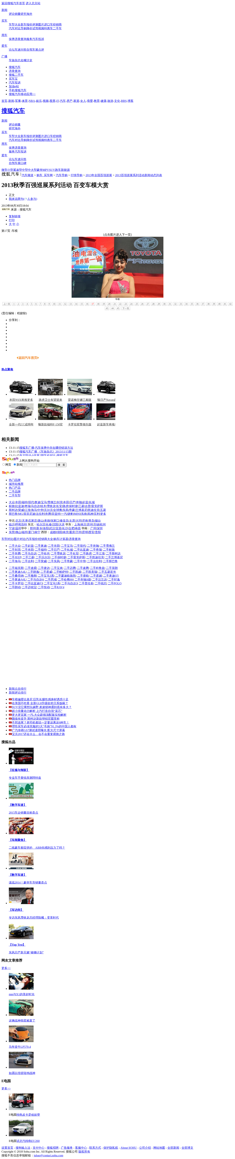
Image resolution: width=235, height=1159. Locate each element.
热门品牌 (15, 480)
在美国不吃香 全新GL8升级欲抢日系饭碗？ (40, 703)
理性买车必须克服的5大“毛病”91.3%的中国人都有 (44, 726)
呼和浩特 (21, 524)
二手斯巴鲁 (110, 561)
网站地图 (159, 1147)
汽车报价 (32, 538)
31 (170, 304)
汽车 (63, 100)
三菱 (81, 506)
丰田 (18, 502)
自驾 (29, 49)
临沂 (12, 524)
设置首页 (7, 1147)
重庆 (72, 532)
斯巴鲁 (13, 513)
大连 (62, 524)
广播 (4, 56)
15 (82, 304)
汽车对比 (15, 28)
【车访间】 (16, 909)
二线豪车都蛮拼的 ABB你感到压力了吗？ (37, 847)
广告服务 (67, 1147)
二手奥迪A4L (17, 571)
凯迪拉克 (94, 510)
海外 (29, 13)
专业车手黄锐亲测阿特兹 (25, 777)
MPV (46, 169)
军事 (18, 100)
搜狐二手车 (16, 74)
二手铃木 (44, 553)
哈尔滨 (41, 524)
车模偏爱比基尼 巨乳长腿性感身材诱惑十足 (40, 699)
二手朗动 (15, 587)
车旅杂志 (15, 60)
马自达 (35, 506)
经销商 (57, 24)
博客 (130, 100)
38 (208, 304)
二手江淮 (99, 553)
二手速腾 (83, 567)
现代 (31, 502)
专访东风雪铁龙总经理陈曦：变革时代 (34, 917)
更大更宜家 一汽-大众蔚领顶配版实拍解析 (39, 714)
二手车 (57, 28)
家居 (76, 100)
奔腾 (48, 513)
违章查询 (20, 39)
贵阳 (98, 532)
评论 (12, 13)
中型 (25, 169)
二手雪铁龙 (58, 553)
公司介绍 (145, 1147)
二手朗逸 (33, 571)
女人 (83, 100)
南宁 (37, 532)
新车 (23, 24)
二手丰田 (54, 545)
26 (142, 304)
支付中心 (38, 1147)
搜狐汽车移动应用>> (22, 94)
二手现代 (80, 545)
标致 (12, 506)
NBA (32, 100)
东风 (65, 510)
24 (131, 304)
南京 (83, 524)
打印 (12, 220)
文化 (117, 100)
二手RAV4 (57, 587)
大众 (12, 502)
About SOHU (128, 1147)
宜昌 (59, 528)
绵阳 (59, 532)
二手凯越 (75, 571)
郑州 (33, 528)
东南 (84, 513)
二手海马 (15, 561)
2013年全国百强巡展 (99, 175)
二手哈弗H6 (65, 579)
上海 (77, 524)
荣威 (21, 510)
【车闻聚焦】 (17, 839)
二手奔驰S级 (83, 579)
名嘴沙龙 (26, 60)
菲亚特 (56, 513)
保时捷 (73, 506)
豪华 (40, 169)
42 (230, 304)
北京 (18, 520)
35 (192, 304)
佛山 (18, 532)
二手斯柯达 (113, 553)
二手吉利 (28, 561)
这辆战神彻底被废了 (22, 1020)
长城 (92, 502)
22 (120, 304)
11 (60, 304)
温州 (18, 528)
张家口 (54, 520)
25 (137, 304)
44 (112, 308)
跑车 (58, 169)
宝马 (44, 502)
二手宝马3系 (46, 575)
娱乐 (39, 100)
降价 (29, 28)
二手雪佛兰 (107, 545)
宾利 (97, 513)
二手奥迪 (41, 545)
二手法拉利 (94, 561)
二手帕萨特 (60, 571)
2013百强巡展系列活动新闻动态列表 (138, 175)
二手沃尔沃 (42, 557)
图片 (41, 24)
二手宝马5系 (52, 583)
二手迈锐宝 (29, 587)
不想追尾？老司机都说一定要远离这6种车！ (40, 722)
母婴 (90, 100)
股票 (52, 100)
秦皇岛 (64, 520)
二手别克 (15, 549)
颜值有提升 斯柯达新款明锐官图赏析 (36, 718)
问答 (23, 49)
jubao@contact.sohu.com (48, 1155)
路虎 (65, 506)
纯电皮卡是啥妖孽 (28, 1114)
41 (225, 304)
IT (57, 100)
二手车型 (15, 495)
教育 (97, 100)
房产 (70, 100)
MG (20, 513)
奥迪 (37, 502)
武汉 (52, 528)
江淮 (27, 510)
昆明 (85, 532)
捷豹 (70, 513)
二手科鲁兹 (97, 567)
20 (109, 304)
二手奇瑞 (96, 549)
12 (65, 304)
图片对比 (20, 538)
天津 (25, 520)
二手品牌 (15, 491)
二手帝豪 (67, 561)
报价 (29, 24)
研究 (23, 13)
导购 (23, 28)
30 (164, 304)
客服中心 (81, 1147)
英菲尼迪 (29, 513)
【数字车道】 (17, 804)
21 (115, 304)
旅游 (110, 100)
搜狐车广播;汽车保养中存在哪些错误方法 (46, 447)
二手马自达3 (69, 583)
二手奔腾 (15, 553)
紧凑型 (17, 169)
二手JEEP (15, 557)
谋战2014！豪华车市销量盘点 (28, 882)
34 (186, 304)
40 (219, 304)
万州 (79, 532)
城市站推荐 (16, 483)
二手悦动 (44, 587)
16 (87, 304)
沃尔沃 (48, 510)
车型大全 (15, 24)
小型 (10, 169)
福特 (25, 502)
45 (118, 308)
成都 (53, 532)
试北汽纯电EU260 (28, 1140)
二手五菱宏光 (107, 571)
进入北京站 (33, 3)
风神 (90, 513)
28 (153, 304)
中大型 (32, 169)
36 (197, 304)
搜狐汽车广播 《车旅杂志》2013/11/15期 (45, 451)
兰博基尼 (81, 510)
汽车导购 (62, 175)
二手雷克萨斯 (76, 557)
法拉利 (40, 513)
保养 (12, 39)
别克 (60, 502)
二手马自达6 (35, 579)
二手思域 (51, 579)
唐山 (41, 520)
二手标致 (109, 549)
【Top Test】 (17, 944)
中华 (40, 510)
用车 (4, 35)
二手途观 (31, 567)
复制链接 (15, 216)
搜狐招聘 (53, 1147)
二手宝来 (57, 567)
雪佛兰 (51, 502)
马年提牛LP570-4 (20, 1046)
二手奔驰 (93, 545)
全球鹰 (57, 510)
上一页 (6, 304)
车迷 (18, 49)
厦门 (31, 532)
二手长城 (67, 549)
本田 (66, 502)
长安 (59, 506)
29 (159, 304)
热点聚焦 (7, 369)
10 (54, 304)
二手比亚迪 (81, 549)
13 (71, 304)
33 (181, 304)
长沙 (65, 528)
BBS (124, 100)
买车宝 (13, 78)
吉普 (88, 506)
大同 (79, 520)
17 (93, 304)
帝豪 (72, 510)
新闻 (4, 10)
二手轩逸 (114, 579)
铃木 (43, 506)
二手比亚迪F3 (34, 583)
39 (214, 304)
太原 (72, 520)
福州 (25, 532)
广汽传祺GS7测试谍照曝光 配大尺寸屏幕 (38, 730)
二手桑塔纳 (16, 575)
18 (98, 304)
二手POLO (115, 583)
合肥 (71, 528)
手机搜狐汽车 (17, 90)
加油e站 (14, 86)
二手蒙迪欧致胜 (65, 575)
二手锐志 (100, 583)
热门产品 (15, 487)
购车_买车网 (45, 175)
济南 (85, 520)
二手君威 (46, 571)
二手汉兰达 (99, 579)
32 (175, 304)
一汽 (64, 513)
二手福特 (41, 549)
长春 (49, 524)
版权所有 (84, 1151)
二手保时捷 (58, 557)
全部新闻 (173, 1147)
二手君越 (96, 575)
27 (148, 304)
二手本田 (28, 549)
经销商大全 (45, 538)
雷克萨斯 (97, 506)
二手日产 (54, 549)
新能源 (65, 169)
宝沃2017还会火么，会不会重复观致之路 (38, 734)
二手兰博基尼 (114, 557)
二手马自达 (29, 553)
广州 (93, 528)
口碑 (23, 163)
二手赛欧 (83, 575)
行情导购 (76, 175)
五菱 (103, 510)
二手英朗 (112, 567)
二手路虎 (86, 553)
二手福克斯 (16, 567)
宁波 (12, 528)
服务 (29, 39)
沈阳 (55, 524)
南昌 (78, 528)
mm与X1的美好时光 (22, 994)
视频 (41, 28)
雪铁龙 (51, 506)
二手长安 (73, 553)
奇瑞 (27, 506)
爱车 (4, 45)
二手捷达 (44, 567)
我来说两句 (23, 198)
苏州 (90, 524)
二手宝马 (67, 545)
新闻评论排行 (17, 692)
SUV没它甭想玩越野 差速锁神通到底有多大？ (42, 707)
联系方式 (95, 1147)
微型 (4, 169)
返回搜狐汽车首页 (13, 3)
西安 (91, 532)
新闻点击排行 (17, 688)
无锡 (96, 524)
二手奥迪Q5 (111, 575)
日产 (72, 502)
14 (76, 304)
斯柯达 (13, 510)
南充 (66, 532)
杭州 (103, 524)
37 (203, 304)
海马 (34, 510)
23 (126, 304)
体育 (25, 100)
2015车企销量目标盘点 (23, 812)
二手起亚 (28, 545)
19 (104, 304)
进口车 (48, 24)
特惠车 (48, 28)
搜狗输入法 (23, 1147)
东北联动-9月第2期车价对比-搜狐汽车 (43, 455)
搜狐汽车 (15, 67)
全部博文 (187, 1147)
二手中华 (80, 561)
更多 (103, 513)
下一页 (125, 308)
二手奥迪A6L (17, 579)
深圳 (100, 528)
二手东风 (54, 561)
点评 (41, 49)
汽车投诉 (38, 39)
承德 (47, 520)
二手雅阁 (31, 575)
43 (107, 308)
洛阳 (46, 528)
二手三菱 (28, 557)
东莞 (12, 532)
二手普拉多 (86, 583)
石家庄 (32, 520)
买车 (4, 20)
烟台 (98, 520)
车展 (35, 49)
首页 (4, 100)
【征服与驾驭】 (19, 770)
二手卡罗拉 (16, 583)
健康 (103, 100)
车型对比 (7, 538)
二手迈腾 (70, 567)
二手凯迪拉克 (95, 557)
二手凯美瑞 (89, 571)
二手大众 (15, 545)
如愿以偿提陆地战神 (22, 1073)
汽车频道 (27, 175)
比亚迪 (19, 506)
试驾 (35, 28)
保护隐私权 (110, 1147)
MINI (77, 513)
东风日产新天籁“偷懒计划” (26, 952)
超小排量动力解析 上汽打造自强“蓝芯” (37, 710)
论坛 (12, 49)
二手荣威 (41, 561)
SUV (52, 169)
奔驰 (79, 502)
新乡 (39, 528)
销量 (18, 13)
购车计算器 (61, 538)
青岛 (91, 520)
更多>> (6, 968)
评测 (35, 24)
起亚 (85, 502)
